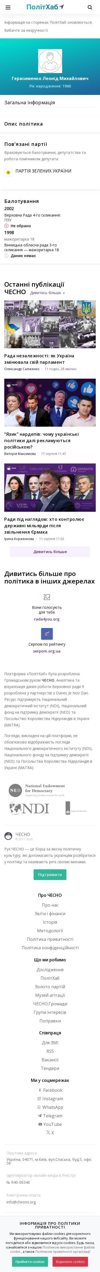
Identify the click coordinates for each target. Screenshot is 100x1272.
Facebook (52, 1090)
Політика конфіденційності (50, 948)
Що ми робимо (50, 959)
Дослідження (50, 970)
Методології (50, 931)
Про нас (50, 905)
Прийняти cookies (30, 1261)
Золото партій (50, 987)
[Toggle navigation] (8, 7)
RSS (50, 1051)
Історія (50, 922)
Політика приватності (50, 939)
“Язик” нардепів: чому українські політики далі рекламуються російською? (41, 440)
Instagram (52, 1099)
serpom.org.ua (47, 651)
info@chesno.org (21, 1202)
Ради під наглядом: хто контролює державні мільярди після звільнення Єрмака (44, 525)
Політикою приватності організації (62, 1251)
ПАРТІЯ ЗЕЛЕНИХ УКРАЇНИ (43, 171)
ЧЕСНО (22, 834)
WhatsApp (52, 1107)
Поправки (50, 1021)
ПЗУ (7, 219)
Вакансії (50, 1060)
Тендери (50, 1068)
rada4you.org (46, 619)
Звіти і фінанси (50, 914)
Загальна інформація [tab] (29, 102)
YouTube (52, 1124)
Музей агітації (50, 995)
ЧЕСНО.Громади (50, 1004)
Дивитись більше (45, 292)
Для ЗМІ (50, 1043)
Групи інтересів (50, 1012)
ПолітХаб (50, 978)
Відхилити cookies (70, 1261)
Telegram (52, 1116)
